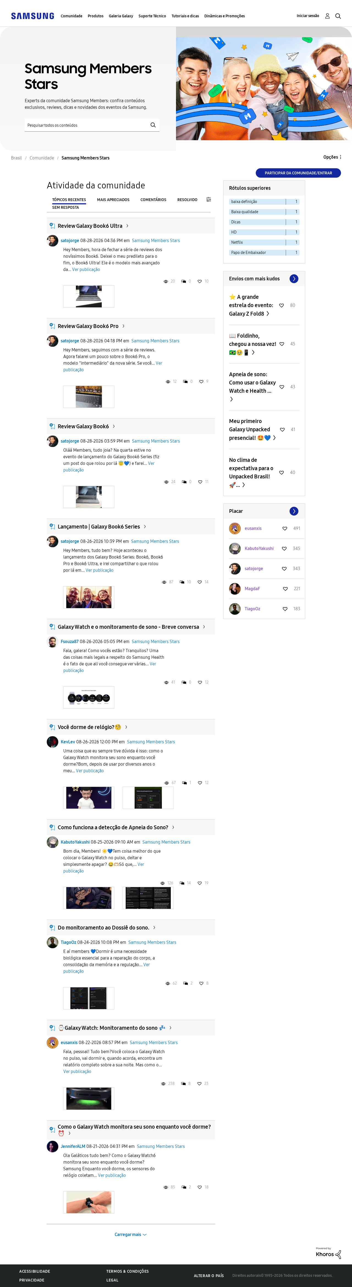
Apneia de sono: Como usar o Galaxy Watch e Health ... (252, 382)
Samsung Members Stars (156, 240)
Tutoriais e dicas (185, 16)
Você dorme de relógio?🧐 (89, 727)
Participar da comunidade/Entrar (298, 173)
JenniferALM (73, 1146)
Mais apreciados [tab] (113, 199)
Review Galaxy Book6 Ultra (90, 226)
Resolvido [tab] (187, 199)
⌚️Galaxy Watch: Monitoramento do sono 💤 (112, 1028)
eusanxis (69, 1042)
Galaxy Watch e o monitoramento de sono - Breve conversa (128, 627)
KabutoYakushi (75, 842)
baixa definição (244, 201)
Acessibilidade (34, 1271)
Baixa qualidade (244, 212)
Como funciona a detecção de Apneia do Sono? (113, 827)
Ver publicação (86, 269)
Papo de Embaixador (248, 252)
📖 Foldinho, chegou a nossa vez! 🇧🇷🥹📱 (252, 344)
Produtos (95, 16)
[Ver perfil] (52, 240)
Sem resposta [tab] (65, 207)
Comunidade (71, 16)
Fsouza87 (70, 641)
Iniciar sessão (308, 15)
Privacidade (32, 1280)
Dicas (235, 222)
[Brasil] (32, 15)
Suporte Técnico (152, 16)
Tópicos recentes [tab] (69, 199)
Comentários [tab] (153, 199)
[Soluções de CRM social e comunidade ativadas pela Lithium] (328, 1252)
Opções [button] (330, 157)
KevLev (68, 741)
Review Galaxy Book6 (83, 426)
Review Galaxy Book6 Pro (88, 326)
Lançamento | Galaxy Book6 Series (99, 526)
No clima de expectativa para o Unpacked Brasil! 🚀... (251, 472)
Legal (112, 1280)
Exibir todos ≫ (264, 278)
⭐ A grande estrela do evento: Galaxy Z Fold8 (251, 305)
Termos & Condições (127, 1271)
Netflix (237, 242)
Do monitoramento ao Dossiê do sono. (103, 927)
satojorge (70, 240)
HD (234, 232)
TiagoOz (68, 942)
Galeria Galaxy (121, 16)
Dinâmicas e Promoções (224, 16)
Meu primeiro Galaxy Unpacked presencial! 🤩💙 (250, 429)
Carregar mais (128, 1234)
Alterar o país (209, 1276)
